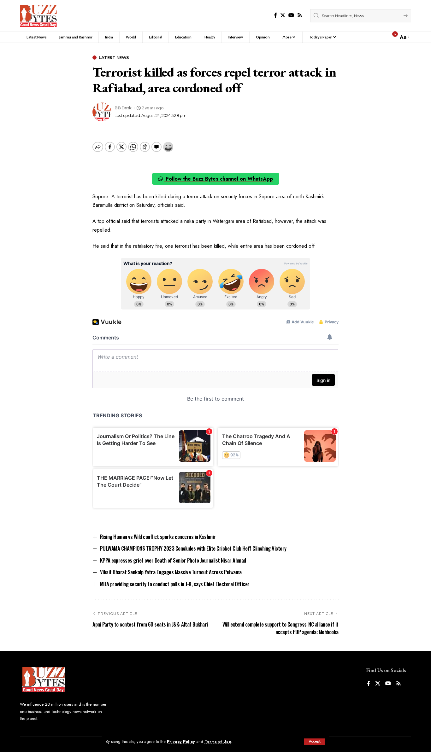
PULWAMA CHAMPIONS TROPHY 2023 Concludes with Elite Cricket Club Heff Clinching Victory (193, 548)
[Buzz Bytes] (38, 16)
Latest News (114, 57)
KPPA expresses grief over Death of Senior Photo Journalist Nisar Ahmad (173, 560)
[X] (283, 15)
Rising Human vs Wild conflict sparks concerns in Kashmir (158, 537)
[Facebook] (275, 15)
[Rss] (300, 15)
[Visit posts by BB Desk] (101, 111)
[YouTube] (291, 15)
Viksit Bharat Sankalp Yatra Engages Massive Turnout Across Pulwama (171, 572)
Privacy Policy (181, 741)
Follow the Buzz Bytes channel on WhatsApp (218, 178)
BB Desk (123, 108)
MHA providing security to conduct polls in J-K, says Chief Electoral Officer (175, 584)
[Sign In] (379, 37)
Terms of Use (217, 741)
